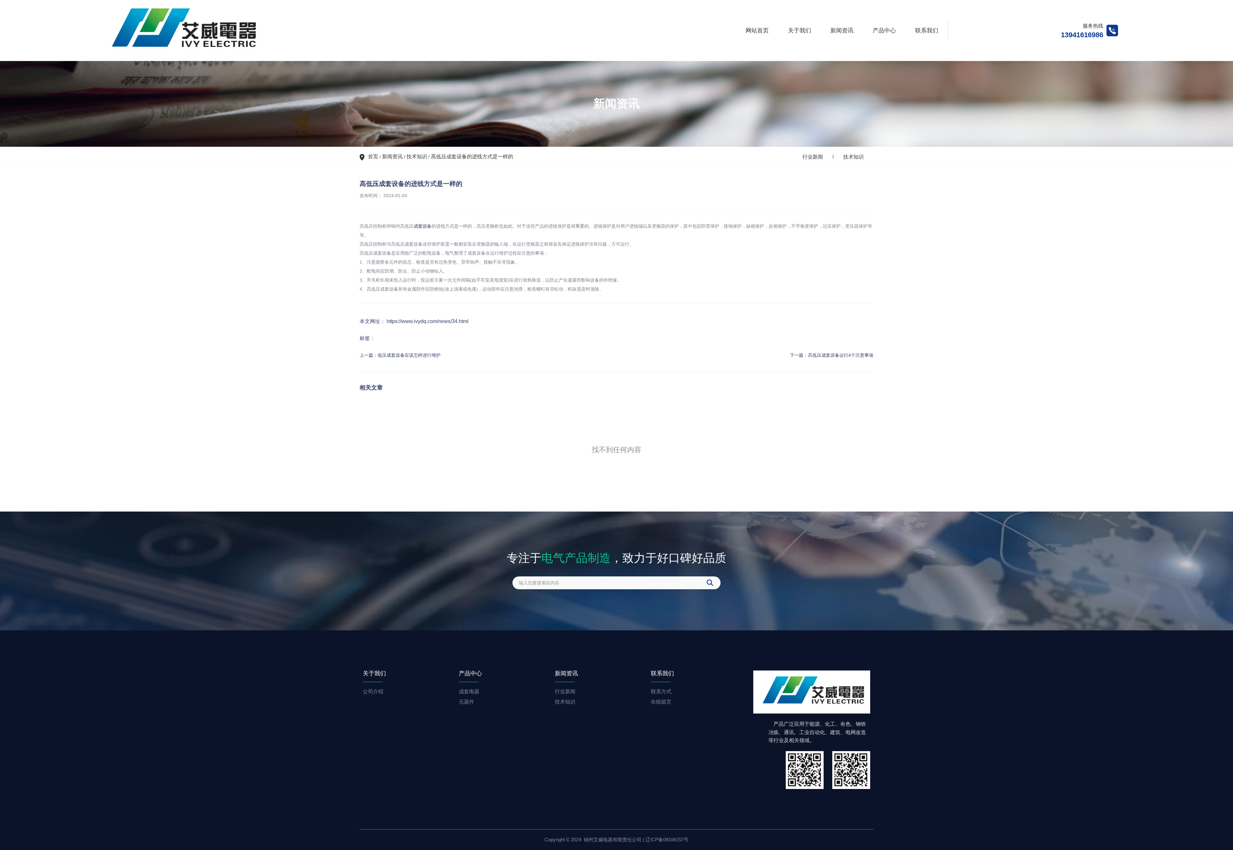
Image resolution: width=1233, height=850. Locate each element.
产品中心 (884, 30)
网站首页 (757, 30)
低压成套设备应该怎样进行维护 (409, 355)
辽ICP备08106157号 (666, 839)
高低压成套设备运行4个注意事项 (840, 355)
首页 (374, 156)
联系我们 (926, 30)
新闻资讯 (841, 30)
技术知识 (417, 156)
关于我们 (799, 30)
